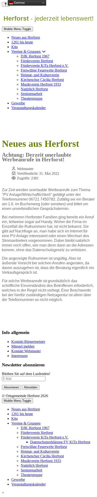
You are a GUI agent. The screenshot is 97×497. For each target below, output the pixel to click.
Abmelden (30, 387)
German (19, 2)
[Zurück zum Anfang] (6, 4)
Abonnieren (11, 387)
